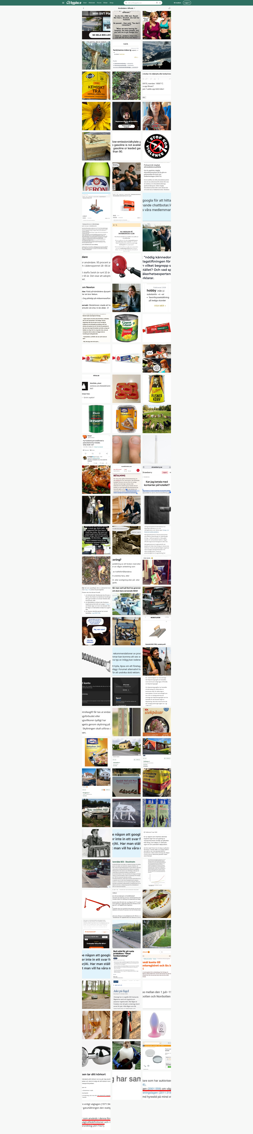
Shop (111, 3)
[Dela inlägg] (169, 8)
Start (85, 3)
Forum (99, 3)
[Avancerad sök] (160, 3)
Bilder (105, 3)
